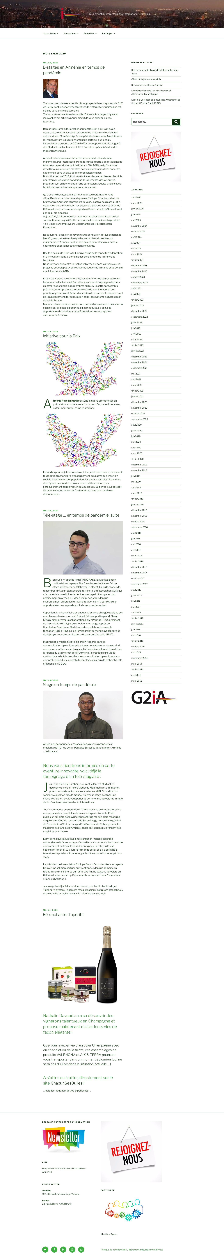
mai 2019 (136, 481)
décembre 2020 (139, 402)
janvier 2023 (137, 305)
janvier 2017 (137, 624)
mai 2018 (136, 544)
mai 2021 (135, 373)
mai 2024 (136, 248)
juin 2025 (135, 214)
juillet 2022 (136, 322)
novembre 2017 (139, 572)
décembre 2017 (139, 567)
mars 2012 (136, 680)
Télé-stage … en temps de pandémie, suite (81, 515)
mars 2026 (136, 203)
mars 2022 (136, 339)
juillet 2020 (136, 430)
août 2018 (136, 533)
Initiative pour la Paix (61, 336)
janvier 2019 (137, 504)
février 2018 (137, 561)
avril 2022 (136, 334)
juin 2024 (135, 243)
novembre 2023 (139, 271)
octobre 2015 (138, 646)
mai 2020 (136, 441)
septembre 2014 (139, 658)
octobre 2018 (138, 521)
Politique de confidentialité (114, 1249)
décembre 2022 (139, 311)
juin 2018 (135, 538)
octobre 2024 (138, 231)
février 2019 (137, 498)
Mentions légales (109, 1234)
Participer (107, 33)
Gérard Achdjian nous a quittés (146, 79)
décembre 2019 (139, 464)
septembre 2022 (139, 316)
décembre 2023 (139, 265)
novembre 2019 (139, 470)
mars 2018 (136, 555)
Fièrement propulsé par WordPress (146, 1249)
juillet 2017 (136, 595)
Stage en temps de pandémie (69, 684)
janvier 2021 (137, 396)
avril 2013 (136, 675)
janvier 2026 (137, 208)
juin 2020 (136, 436)
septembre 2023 (139, 282)
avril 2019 (136, 487)
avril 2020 (136, 447)
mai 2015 (136, 652)
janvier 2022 (137, 351)
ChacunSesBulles (66, 1083)
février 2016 (137, 641)
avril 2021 (136, 379)
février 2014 (137, 669)
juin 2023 (135, 294)
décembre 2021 (139, 356)
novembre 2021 (139, 362)
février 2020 (137, 459)
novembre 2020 (139, 407)
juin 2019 (135, 476)
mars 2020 (136, 453)
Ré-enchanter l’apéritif (63, 914)
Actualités (89, 33)
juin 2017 (135, 601)
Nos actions (70, 33)
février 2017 (137, 618)
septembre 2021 (139, 368)
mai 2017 (135, 607)
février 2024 (137, 260)
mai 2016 (136, 635)
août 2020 (136, 424)
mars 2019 (136, 493)
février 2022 (137, 345)
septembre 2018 (139, 527)
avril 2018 (136, 550)
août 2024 (136, 237)
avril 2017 (136, 612)
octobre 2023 (138, 277)
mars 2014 (136, 663)
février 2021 (137, 390)
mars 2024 (136, 254)
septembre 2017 (139, 584)
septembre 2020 (139, 419)
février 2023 (137, 299)
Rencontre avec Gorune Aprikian (147, 85)
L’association (49, 33)
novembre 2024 (139, 226)
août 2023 (136, 288)
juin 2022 (135, 328)
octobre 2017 (137, 578)
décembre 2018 (139, 510)
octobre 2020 (138, 413)
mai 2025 (136, 220)
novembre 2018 (139, 515)
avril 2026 (136, 197)
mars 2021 (136, 385)
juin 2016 (135, 629)
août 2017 (136, 589)
